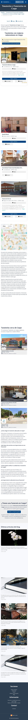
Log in (14, 692)
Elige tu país (14, 715)
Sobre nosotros (14, 689)
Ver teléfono (14, 78)
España (2, 12)
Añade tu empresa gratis (14, 511)
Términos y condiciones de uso (14, 700)
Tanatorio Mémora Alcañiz (7, 351)
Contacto (14, 708)
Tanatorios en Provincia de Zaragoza (14, 12)
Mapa (14, 68)
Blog (14, 694)
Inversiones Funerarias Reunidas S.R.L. (12, 168)
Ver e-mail (8, 81)
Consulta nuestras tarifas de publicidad (11, 43)
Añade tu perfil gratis (14, 693)
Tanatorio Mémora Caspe (8, 65)
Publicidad (14, 690)
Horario (21, 81)
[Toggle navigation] (25, 2)
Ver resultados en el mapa (14, 237)
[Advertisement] (14, 101)
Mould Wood (5, 134)
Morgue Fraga (4, 425)
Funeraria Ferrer (6, 199)
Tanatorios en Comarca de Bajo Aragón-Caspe (13, 14)
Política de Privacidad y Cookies (14, 702)
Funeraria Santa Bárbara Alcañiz (8, 402)
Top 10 (8, 21)
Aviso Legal (14, 701)
